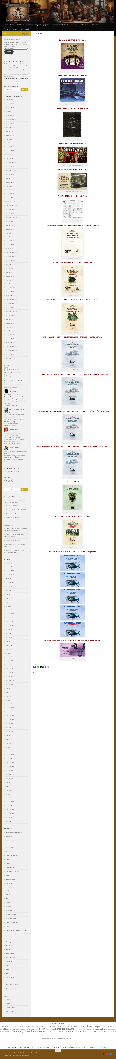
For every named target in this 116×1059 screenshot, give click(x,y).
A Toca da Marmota (15, 1026)
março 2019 (9, 288)
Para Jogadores (10, 942)
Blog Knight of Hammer (26, 1047)
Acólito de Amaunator (10, 377)
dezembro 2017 (10, 346)
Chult (7, 859)
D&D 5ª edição (82, 1026)
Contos (8, 875)
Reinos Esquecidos (76, 1031)
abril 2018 (8, 331)
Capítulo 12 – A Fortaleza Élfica (12, 443)
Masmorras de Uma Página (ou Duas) (16, 930)
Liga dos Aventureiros (12, 922)
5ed (2, 1026)
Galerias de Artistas (11, 914)
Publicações (9, 961)
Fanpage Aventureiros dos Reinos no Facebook (58, 1038)
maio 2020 (9, 233)
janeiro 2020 (9, 248)
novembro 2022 (10, 119)
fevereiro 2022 (10, 151)
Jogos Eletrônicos (11, 918)
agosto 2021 (9, 174)
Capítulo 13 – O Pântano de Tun (13, 441)
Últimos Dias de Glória (12, 985)
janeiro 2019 (9, 295)
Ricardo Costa (90, 1031)
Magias (8, 926)
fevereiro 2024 (10, 107)
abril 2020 (8, 237)
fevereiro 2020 (10, 245)
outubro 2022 (9, 123)
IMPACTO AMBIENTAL (10, 425)
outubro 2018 (9, 307)
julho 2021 (8, 178)
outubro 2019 (9, 260)
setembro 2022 (10, 127)
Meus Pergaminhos (74, 1047)
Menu (12, 25)
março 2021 (9, 194)
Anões (9, 1026)
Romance (8, 973)
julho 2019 (8, 272)
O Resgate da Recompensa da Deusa (14, 399)
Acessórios (9, 836)
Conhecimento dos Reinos (13, 871)
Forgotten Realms (64, 1029)
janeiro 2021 (9, 201)
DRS (7, 898)
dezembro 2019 (10, 252)
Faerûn (41, 1029)
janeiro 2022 (9, 154)
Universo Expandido (11, 989)
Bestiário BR (9, 848)
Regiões (8, 969)
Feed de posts (10, 1003)
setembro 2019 (10, 264)
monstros (7, 1031)
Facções (8, 906)
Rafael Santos (62, 1031)
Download (113, 1026)
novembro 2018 (10, 303)
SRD (7, 981)
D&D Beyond (9, 883)
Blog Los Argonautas (43, 1047)
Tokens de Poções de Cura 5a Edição (14, 439)
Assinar (8, 52)
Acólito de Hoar (8, 379)
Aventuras (8, 844)
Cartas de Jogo (84, 25)
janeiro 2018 (9, 342)
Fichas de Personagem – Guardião (14, 397)
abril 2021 (8, 190)
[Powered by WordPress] (10, 1055)
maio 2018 (9, 327)
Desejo (19, 540)
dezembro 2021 (10, 158)
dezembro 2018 (10, 299)
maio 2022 (9, 139)
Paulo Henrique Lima (54, 1031)
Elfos (16, 1029)
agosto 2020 (9, 221)
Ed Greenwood (11, 1029)
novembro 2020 (10, 209)
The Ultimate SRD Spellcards (12, 437)
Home (6, 25)
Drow (1, 1029)
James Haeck (102, 1029)
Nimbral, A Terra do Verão (11, 395)
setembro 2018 (10, 311)
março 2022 (9, 147)
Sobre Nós (73, 25)
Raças (7, 965)
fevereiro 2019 (10, 292)
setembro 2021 (10, 170)
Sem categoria (10, 977)
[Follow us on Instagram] (24, 34)
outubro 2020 (9, 213)
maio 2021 (9, 186)
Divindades (9, 887)
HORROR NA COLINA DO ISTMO (14, 419)
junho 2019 (9, 276)
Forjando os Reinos (11, 910)
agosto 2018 (9, 315)
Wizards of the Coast (111, 1031)
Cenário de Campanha (12, 855)
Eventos (8, 902)
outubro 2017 (9, 354)
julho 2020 (8, 225)
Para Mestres (9, 945)
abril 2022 (8, 143)
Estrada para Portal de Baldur (31, 1029)
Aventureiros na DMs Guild (59, 25)
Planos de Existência (11, 957)
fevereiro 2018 (10, 338)
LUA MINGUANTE (9, 421)
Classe (45, 1026)
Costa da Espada (10, 879)
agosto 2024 (9, 104)
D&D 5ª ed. (71, 1026)
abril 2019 (8, 284)
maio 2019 (9, 280)
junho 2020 (9, 229)
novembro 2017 (10, 350)
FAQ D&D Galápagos (89, 1047)
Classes (8, 863)
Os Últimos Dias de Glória (25, 25)
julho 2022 (8, 131)
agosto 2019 (9, 268)
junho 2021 (9, 182)
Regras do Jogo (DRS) (42, 25)
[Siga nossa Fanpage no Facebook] (22, 34)
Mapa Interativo (25, 29)
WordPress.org (10, 1011)
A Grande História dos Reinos (14, 832)
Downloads (95, 25)
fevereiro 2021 (10, 198)
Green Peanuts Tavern (59, 1047)
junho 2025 (9, 100)
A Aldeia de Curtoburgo (10, 405)
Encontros (21, 1029)
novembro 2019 (10, 256)
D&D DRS (106, 1026)
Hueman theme (25, 1055)
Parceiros (8, 949)
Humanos (93, 1029)
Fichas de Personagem (50, 1029)
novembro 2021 (10, 162)
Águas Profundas (10, 840)
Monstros (8, 938)
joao (7, 528)
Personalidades (10, 953)
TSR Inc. (101, 1031)
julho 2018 (8, 319)
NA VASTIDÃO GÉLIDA (11, 423)
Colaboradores (10, 867)
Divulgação (9, 891)
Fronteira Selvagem (87, 1029)
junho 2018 (9, 323)
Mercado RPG (12, 1047)
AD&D (5, 1026)
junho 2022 (9, 135)
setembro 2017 (10, 358)
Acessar (8, 999)
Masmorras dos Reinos (12, 934)
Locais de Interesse (112, 1029)
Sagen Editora (104, 1047)
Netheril (12, 1031)
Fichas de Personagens (11, 29)
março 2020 (9, 241)
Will (105, 1031)
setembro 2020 (10, 217)
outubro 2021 (9, 166)
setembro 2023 (10, 111)
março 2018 (9, 335)
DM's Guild (9, 895)
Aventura (22, 1027)
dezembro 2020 (10, 205)
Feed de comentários (11, 1007)
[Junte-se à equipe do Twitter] (27, 34)
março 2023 (9, 115)
